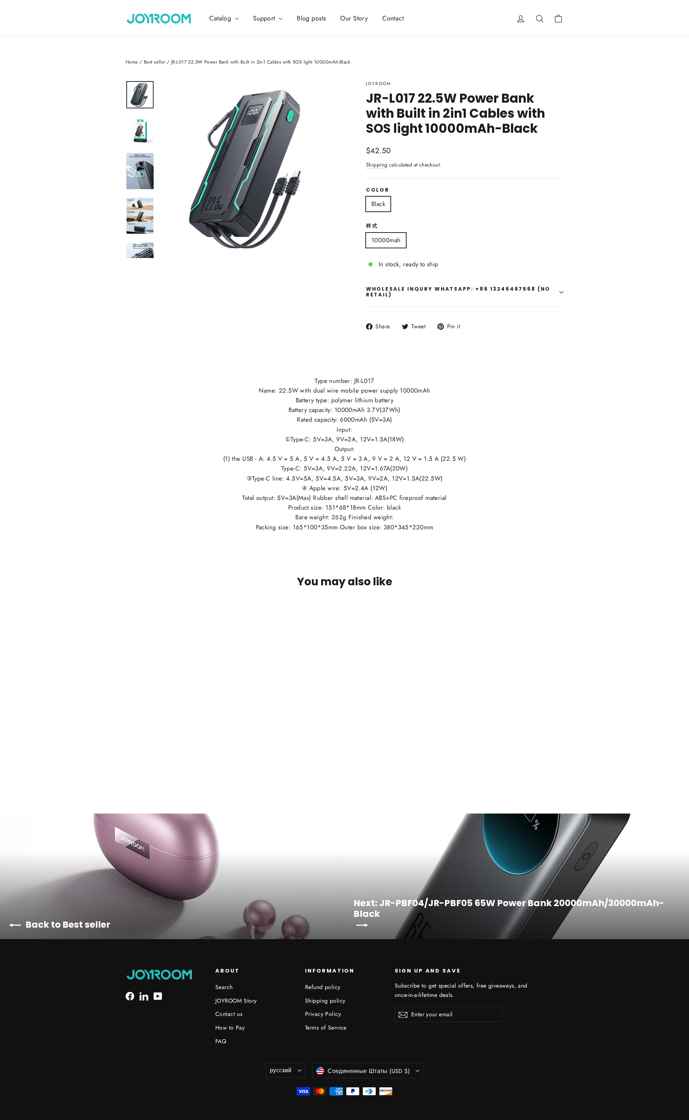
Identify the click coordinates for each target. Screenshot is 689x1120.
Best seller (154, 61)
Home (132, 61)
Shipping (376, 164)
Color (377, 190)
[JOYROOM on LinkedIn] (144, 995)
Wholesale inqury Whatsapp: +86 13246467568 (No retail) (458, 292)
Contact (393, 18)
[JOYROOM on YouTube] (158, 995)
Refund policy (323, 987)
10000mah (385, 240)
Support (265, 18)
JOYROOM (379, 83)
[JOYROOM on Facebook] (130, 995)
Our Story (354, 18)
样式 (372, 226)
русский (281, 1070)
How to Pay (230, 1027)
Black (378, 204)
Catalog (221, 18)
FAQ (220, 1041)
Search (224, 987)
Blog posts (311, 18)
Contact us (228, 1014)
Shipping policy (325, 1001)
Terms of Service (326, 1027)
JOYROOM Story (236, 1001)
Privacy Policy (323, 1014)
